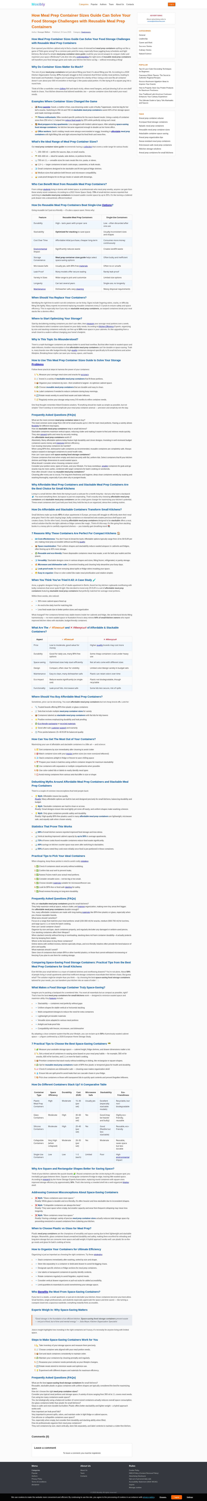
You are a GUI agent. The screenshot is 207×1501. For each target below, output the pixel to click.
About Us (120, 4)
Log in (172, 4)
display (126, 1182)
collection (88, 147)
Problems (38, 364)
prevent (43, 434)
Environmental (40, 249)
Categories (83, 4)
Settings (190, 1497)
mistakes (84, 861)
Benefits (43, 1291)
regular (69, 754)
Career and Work (145, 43)
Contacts (130, 4)
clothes (63, 89)
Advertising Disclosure (137, 1476)
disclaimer (35, 1485)
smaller (105, 466)
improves (60, 443)
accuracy (85, 375)
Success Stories (145, 46)
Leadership (143, 39)
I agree (176, 1497)
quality (74, 350)
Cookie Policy (134, 1470)
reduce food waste (73, 120)
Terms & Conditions (39, 1482)
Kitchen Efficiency (106, 326)
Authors (103, 4)
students (46, 189)
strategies (98, 1255)
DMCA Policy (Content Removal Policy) (143, 1473)
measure (90, 324)
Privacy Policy (37, 1479)
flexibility (35, 426)
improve (81, 907)
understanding (82, 57)
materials (83, 266)
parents (46, 107)
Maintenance (40, 289)
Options (107, 205)
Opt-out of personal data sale (140, 1479)
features (52, 998)
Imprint (131, 1485)
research (46, 1179)
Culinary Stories (145, 50)
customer (55, 728)
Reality (38, 799)
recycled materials (67, 724)
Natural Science (145, 54)
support (63, 728)
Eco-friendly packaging (47, 724)
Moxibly (38, 4)
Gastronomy (86, 32)
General (142, 35)
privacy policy (148, 1497)
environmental (122, 1157)
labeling (68, 887)
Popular (94, 4)
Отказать (163, 1497)
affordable (115, 131)
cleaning (80, 289)
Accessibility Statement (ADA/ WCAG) (143, 1482)
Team (111, 4)
